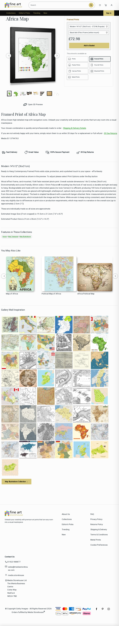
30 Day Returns (110, 133)
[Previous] (8, 55)
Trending (36, 13)
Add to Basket (89, 46)
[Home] (15, 5)
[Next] (57, 55)
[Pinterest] (102, 610)
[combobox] (59, 5)
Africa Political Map (85, 294)
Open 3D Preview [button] (35, 104)
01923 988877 (14, 562)
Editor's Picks (24, 13)
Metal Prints (95, 540)
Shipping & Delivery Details (74, 128)
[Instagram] (109, 610)
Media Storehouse (36, 612)
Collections (11, 13)
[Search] (91, 5)
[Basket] (105, 5)
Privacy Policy (96, 519)
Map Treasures (13, 236)
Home (5, 236)
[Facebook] (96, 610)
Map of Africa (12, 294)
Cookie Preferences (99, 545)
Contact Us (10, 557)
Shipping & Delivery (98, 529)
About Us (66, 514)
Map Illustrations (25, 236)
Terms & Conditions (99, 534)
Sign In (108, 13)
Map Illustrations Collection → (16, 482)
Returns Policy (96, 524)
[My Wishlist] (100, 5)
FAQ (92, 514)
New (45, 13)
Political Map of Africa (51, 294)
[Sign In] (111, 5)
